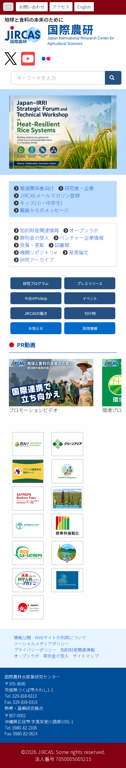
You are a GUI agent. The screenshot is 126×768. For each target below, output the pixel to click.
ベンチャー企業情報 (82, 237)
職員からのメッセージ (44, 210)
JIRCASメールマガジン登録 (50, 195)
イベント (90, 298)
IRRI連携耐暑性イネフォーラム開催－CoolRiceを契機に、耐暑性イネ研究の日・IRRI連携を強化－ (62, 156)
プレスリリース (89, 283)
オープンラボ (83, 230)
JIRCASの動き (35, 313)
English (84, 7)
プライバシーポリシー (35, 650)
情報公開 (22, 637)
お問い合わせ (32, 7)
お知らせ (35, 328)
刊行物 (89, 313)
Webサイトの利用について (60, 637)
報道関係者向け (37, 188)
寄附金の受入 (34, 237)
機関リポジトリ (37, 252)
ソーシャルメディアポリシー (41, 644)
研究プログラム (36, 283)
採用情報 (90, 328)
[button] (17, 132)
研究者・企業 (79, 188)
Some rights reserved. (80, 751)
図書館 (62, 245)
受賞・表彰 (32, 245)
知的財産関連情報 (39, 230)
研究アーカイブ (37, 259)
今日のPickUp (35, 298)
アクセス (61, 7)
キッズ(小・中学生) (41, 202)
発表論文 (78, 252)
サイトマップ (85, 656)
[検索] (113, 78)
